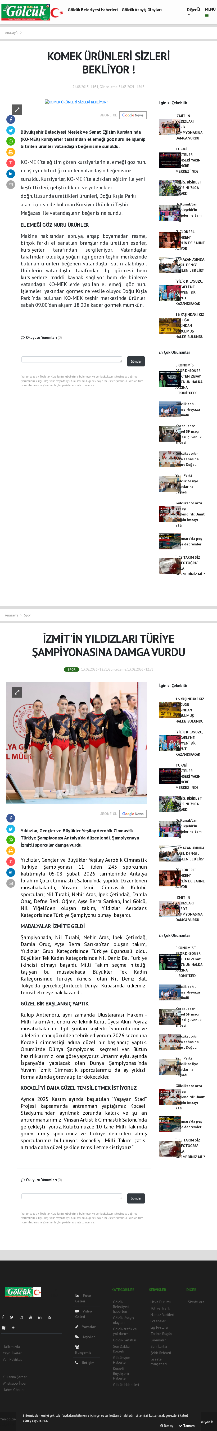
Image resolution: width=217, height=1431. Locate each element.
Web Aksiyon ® (202, 1422)
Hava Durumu (161, 1301)
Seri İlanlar (159, 1346)
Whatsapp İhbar (15, 1383)
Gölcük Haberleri (126, 1384)
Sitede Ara (196, 1301)
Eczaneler (158, 1321)
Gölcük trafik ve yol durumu (125, 1331)
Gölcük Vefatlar (124, 1340)
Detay (168, 1426)
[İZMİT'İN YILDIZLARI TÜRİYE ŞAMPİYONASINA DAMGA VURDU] (76, 742)
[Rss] (51, 1317)
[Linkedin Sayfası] (42, 1317)
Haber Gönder (14, 1389)
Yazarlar (88, 1326)
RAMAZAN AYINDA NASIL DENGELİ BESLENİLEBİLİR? (189, 265)
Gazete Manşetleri (159, 1361)
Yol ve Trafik (160, 1308)
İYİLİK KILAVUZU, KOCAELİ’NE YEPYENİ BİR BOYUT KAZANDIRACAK (189, 292)
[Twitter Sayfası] (14, 1317)
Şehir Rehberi (161, 1352)
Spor (27, 615)
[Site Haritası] (6, 1327)
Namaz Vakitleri (162, 1314)
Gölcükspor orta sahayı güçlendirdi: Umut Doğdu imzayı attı (190, 514)
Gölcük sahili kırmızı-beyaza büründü (187, 409)
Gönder (136, 361)
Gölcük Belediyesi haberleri (92, 9)
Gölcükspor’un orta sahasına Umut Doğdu (187, 459)
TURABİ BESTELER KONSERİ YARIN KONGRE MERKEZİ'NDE (188, 160)
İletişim (87, 1362)
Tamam (188, 1426)
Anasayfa (12, 32)
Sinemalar (158, 1340)
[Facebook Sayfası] (5, 1317)
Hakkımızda (11, 1346)
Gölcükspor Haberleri (121, 1360)
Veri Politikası (12, 1359)
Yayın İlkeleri (12, 1353)
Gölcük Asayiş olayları (141, 9)
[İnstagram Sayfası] (23, 1317)
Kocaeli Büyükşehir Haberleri (121, 1373)
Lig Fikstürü (159, 1327)
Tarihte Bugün (161, 1333)
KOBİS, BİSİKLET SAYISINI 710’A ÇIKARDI (188, 188)
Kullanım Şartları (15, 1377)
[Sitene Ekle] (15, 1327)
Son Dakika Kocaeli (121, 1349)
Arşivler (88, 1336)
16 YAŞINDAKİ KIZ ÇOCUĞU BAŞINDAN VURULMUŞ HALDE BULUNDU (189, 325)
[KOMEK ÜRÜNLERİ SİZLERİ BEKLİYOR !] (76, 101)
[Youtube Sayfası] (33, 1317)
